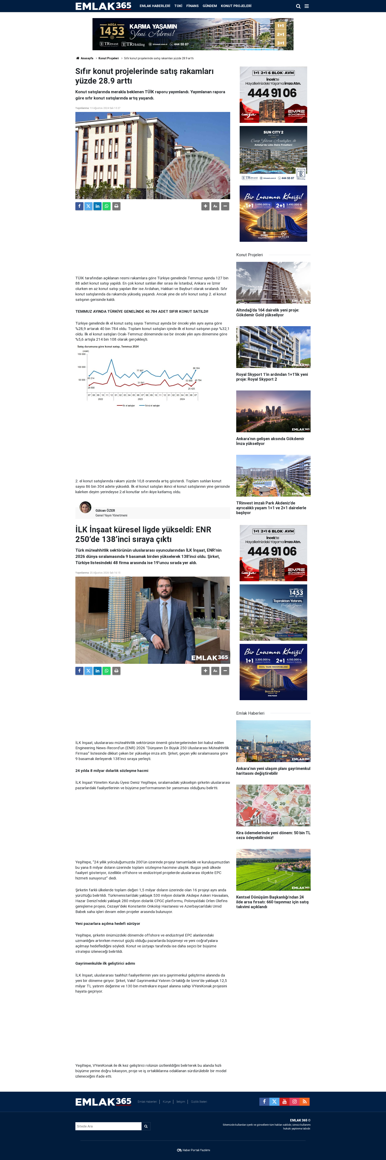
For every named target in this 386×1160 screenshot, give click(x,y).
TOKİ (178, 6)
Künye (167, 1101)
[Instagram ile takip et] (295, 1102)
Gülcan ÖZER (105, 510)
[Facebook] (79, 206)
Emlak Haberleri (155, 6)
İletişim (181, 1101)
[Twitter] (88, 206)
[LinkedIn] (97, 206)
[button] (205, 206)
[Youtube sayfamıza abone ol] (284, 1102)
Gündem (210, 6)
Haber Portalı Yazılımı (196, 1150)
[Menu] (306, 6)
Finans (192, 6)
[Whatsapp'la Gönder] (107, 206)
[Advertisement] (152, 241)
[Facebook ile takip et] (264, 1102)
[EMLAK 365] (103, 6)
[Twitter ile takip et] (274, 1102)
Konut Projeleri (236, 6)
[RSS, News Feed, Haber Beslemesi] (305, 1102)
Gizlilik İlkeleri (199, 1101)
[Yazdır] (116, 206)
